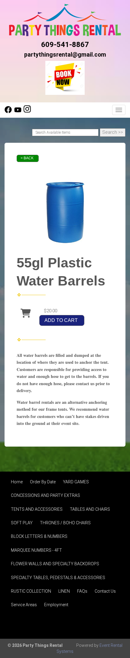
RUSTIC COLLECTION (31, 591)
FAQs (82, 591)
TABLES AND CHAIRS (90, 509)
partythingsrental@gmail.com (65, 54)
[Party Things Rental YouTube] (17, 111)
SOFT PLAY (22, 522)
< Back (27, 158)
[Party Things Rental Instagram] (27, 111)
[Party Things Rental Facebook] (8, 111)
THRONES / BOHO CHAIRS (65, 522)
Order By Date (43, 481)
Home (17, 481)
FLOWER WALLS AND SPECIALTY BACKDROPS (55, 563)
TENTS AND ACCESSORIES (37, 509)
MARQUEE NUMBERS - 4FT (36, 550)
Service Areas (24, 604)
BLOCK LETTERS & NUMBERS (39, 536)
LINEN (64, 591)
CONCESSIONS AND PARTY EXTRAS (45, 495)
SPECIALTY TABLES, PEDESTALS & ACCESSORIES (58, 577)
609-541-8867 (65, 44)
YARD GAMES (76, 481)
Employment (56, 604)
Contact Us (105, 591)
